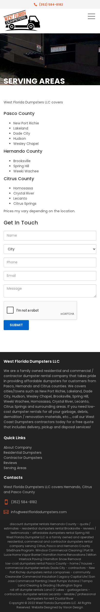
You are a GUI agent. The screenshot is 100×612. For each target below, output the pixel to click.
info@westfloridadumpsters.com (39, 512)
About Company (18, 447)
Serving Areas (15, 467)
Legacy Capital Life (73, 577)
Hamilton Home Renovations (64, 555)
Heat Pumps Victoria (64, 581)
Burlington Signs (70, 585)
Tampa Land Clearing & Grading (55, 583)
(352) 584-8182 (51, 4)
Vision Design (73, 607)
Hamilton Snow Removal (62, 559)
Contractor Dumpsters (23, 457)
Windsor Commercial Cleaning (58, 550)
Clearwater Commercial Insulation (31, 577)
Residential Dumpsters (23, 452)
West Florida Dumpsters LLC (56, 603)
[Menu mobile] (91, 17)
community (82, 572)
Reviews (10, 462)
